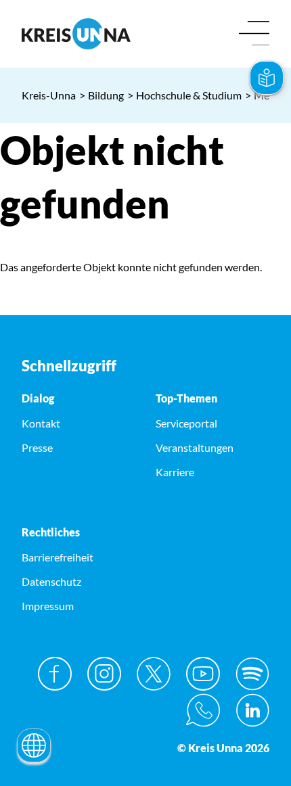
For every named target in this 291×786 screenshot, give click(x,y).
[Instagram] (104, 674)
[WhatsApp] (203, 710)
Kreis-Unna (49, 95)
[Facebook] (55, 674)
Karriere (175, 471)
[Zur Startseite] (78, 33)
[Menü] (254, 34)
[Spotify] (252, 674)
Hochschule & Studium (184, 95)
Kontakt (41, 423)
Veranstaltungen (194, 447)
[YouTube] (203, 674)
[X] (154, 674)
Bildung (101, 95)
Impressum (48, 605)
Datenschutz (51, 581)
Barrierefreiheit (57, 557)
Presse (37, 447)
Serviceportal (186, 423)
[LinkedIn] (252, 710)
